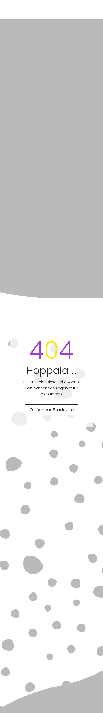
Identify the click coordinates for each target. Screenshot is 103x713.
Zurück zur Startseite (52, 410)
